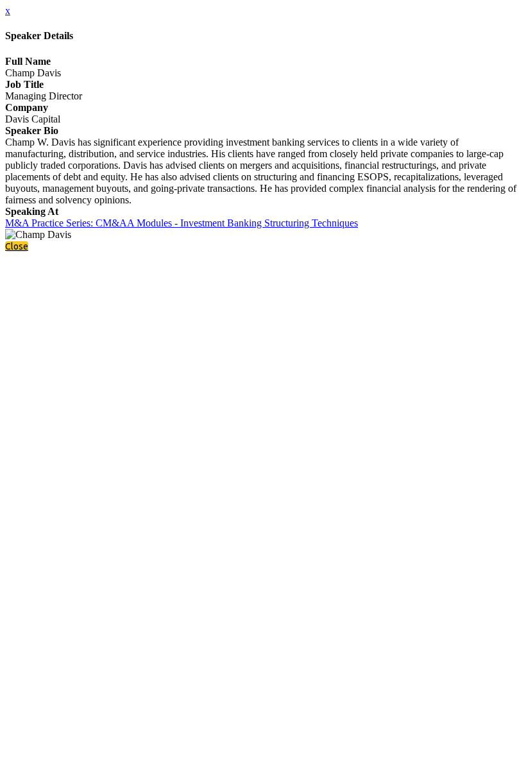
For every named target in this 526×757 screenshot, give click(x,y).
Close (16, 246)
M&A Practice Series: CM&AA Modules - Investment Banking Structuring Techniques (181, 222)
